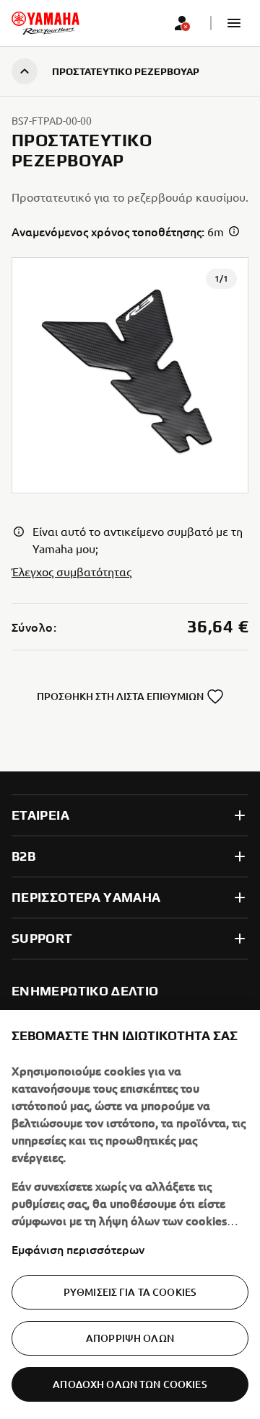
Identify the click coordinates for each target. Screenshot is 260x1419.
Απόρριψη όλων (130, 1338)
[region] (130, 1214)
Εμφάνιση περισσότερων (78, 1249)
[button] (234, 23)
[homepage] (45, 23)
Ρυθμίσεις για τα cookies (130, 1292)
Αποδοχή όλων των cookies (130, 1384)
